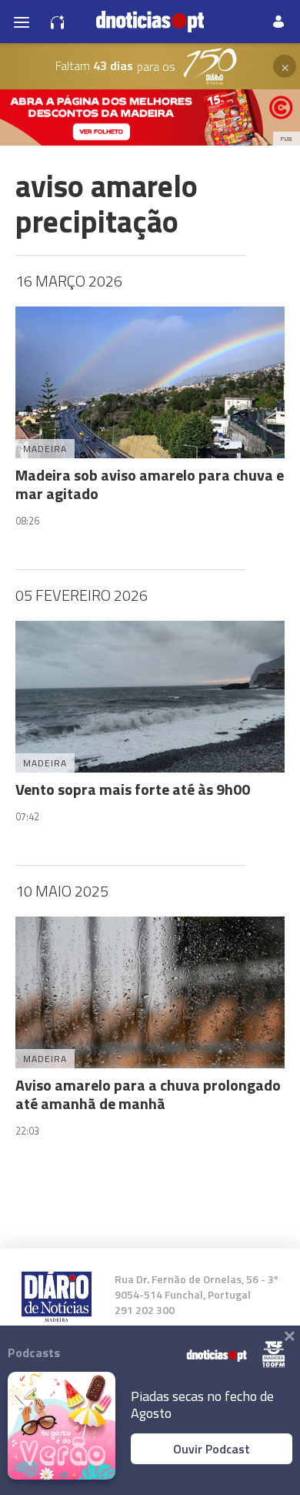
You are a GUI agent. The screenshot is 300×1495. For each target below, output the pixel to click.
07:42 (27, 816)
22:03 (27, 1130)
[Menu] (21, 21)
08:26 (27, 520)
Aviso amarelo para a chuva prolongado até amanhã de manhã (148, 1094)
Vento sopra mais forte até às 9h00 (132, 789)
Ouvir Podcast (211, 1449)
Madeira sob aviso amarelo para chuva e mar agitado (149, 484)
